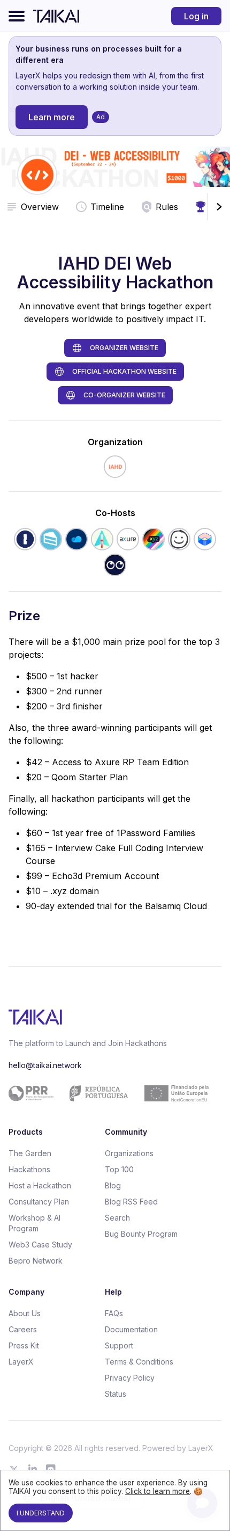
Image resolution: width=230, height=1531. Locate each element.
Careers (23, 1329)
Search (117, 1217)
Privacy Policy (130, 1377)
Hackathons (29, 1169)
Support (119, 1345)
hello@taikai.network (45, 1065)
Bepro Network (36, 1260)
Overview (40, 206)
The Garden (30, 1153)
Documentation (131, 1329)
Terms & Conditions (139, 1361)
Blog (113, 1185)
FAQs (114, 1313)
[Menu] (17, 16)
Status (115, 1393)
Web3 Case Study (40, 1244)
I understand (41, 1513)
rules (167, 206)
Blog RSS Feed (131, 1201)
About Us (25, 1313)
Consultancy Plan (39, 1201)
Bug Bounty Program (141, 1233)
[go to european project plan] (111, 1093)
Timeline (107, 206)
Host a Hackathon (40, 1185)
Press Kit (24, 1345)
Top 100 (119, 1169)
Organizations (129, 1153)
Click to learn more (157, 1491)
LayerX (21, 1361)
